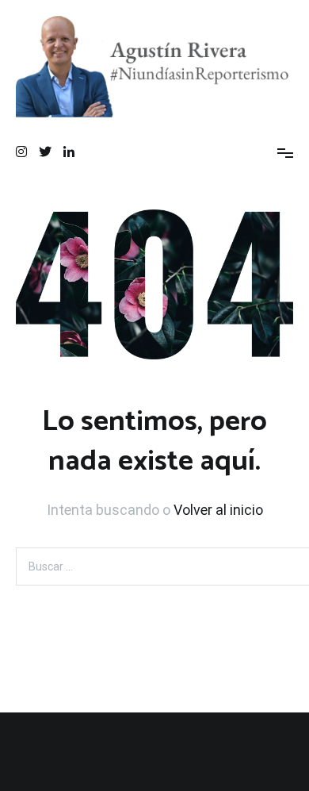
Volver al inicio (218, 509)
